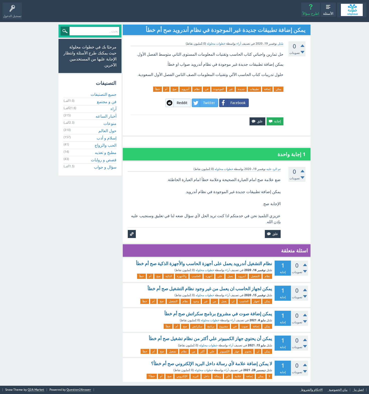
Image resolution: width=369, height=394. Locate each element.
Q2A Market (36, 389)
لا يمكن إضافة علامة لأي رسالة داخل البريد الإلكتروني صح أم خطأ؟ (211, 363)
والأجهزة (182, 276)
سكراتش (197, 326)
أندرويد (185, 89)
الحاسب (196, 276)
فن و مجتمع (106, 101)
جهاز (236, 351)
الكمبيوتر (224, 351)
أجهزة (209, 276)
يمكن (278, 89)
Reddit (182, 103)
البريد (196, 376)
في (206, 89)
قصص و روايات (103, 159)
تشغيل (172, 351)
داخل (206, 376)
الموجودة (218, 89)
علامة (238, 376)
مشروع (223, 326)
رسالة (217, 376)
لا (269, 376)
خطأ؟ (152, 376)
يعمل (230, 276)
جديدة (241, 89)
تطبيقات (254, 89)
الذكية (168, 276)
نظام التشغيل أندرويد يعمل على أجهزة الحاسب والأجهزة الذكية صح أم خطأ (204, 263)
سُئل (280, 43)
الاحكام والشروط (312, 389)
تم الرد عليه (273, 169)
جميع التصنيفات (103, 94)
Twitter (209, 103)
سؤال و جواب (105, 167)
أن (258, 351)
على (219, 276)
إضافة (267, 89)
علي (212, 351)
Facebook (237, 103)
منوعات (109, 123)
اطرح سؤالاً (310, 14)
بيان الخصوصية (338, 389)
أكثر (202, 351)
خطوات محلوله (205, 270)
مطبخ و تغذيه (105, 152)
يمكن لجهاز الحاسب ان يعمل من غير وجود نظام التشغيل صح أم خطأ (210, 288)
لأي (228, 376)
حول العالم (107, 130)
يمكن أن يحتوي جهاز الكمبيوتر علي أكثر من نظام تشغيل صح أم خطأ (210, 338)
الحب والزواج (105, 145)
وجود (196, 301)
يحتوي (248, 351)
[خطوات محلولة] (351, 10)
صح (174, 89)
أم (166, 89)
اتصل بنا (359, 389)
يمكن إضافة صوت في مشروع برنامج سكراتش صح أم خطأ (218, 313)
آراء (238, 43)
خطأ (157, 89)
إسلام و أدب (106, 138)
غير (231, 89)
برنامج (210, 326)
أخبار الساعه (106, 116)
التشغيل (255, 276)
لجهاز (256, 301)
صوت (244, 326)
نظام (197, 89)
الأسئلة (328, 14)
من (214, 301)
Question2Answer (79, 389)
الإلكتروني (182, 376)
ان (233, 301)
